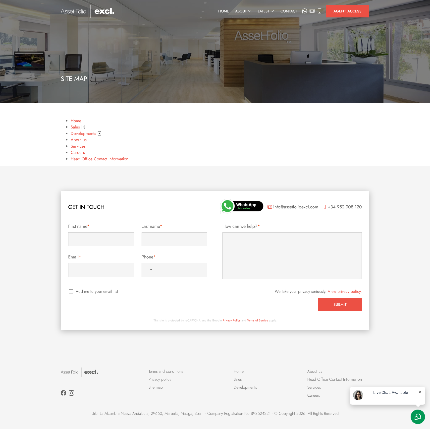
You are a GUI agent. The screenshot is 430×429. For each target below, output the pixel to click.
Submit (340, 304)
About (241, 11)
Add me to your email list (97, 291)
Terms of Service (257, 320)
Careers (78, 152)
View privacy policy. (345, 291)
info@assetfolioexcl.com (295, 207)
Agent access (347, 11)
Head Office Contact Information (99, 159)
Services (78, 146)
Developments (84, 133)
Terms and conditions (166, 371)
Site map (156, 387)
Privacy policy (160, 379)
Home (223, 11)
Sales (76, 127)
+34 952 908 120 (344, 207)
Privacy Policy (231, 320)
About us (79, 140)
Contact (288, 11)
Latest (264, 11)
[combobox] (148, 270)
